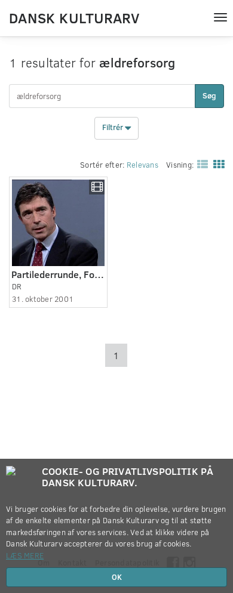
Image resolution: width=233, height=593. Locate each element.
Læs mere (25, 555)
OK (117, 577)
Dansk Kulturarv (74, 17)
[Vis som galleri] (216, 163)
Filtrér (113, 127)
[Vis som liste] (200, 163)
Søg (209, 95)
